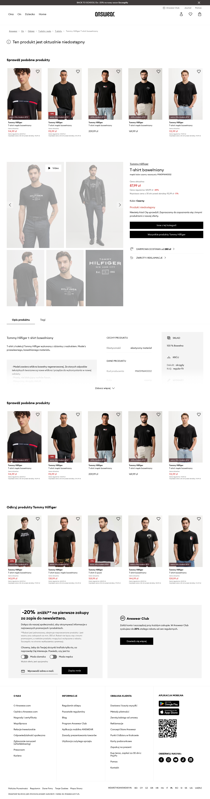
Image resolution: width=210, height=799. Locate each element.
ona (11, 14)
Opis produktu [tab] (21, 319)
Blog (64, 717)
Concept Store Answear (123, 729)
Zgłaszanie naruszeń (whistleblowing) (25, 742)
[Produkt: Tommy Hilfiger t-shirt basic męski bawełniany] (65, 541)
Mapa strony (76, 788)
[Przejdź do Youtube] (175, 760)
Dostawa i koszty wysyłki (123, 705)
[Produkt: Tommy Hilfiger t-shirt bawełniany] (145, 541)
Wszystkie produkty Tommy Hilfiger (166, 234)
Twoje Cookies (61, 788)
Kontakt (114, 767)
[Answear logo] (105, 14)
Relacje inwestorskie (24, 729)
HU (162, 788)
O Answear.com (22, 705)
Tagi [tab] (42, 319)
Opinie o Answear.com (26, 711)
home (42, 14)
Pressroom (19, 749)
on (19, 14)
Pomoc (114, 761)
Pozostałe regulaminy (73, 711)
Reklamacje (116, 723)
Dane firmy (47, 788)
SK (186, 788)
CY (141, 788)
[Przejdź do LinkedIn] (190, 760)
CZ (146, 788)
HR (157, 788)
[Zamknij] (199, 2)
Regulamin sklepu (71, 705)
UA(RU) (198, 788)
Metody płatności (119, 711)
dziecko (30, 14)
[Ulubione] (190, 14)
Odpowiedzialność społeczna (29, 735)
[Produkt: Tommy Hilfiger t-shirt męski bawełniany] (185, 94)
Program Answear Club (74, 723)
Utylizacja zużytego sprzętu (77, 741)
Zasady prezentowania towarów (79, 735)
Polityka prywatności (18, 788)
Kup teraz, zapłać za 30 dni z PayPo (125, 754)
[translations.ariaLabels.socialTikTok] (183, 760)
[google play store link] (169, 704)
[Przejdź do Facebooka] (161, 760)
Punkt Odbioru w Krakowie (124, 735)
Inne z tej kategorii (166, 225)
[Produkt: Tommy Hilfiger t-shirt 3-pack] (105, 541)
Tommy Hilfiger (139, 164)
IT (167, 788)
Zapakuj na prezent (120, 747)
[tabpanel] (105, 357)
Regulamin (35, 788)
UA (191, 788)
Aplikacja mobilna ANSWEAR (77, 729)
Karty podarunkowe (121, 741)
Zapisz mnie (74, 670)
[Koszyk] (200, 14)
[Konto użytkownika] (181, 14)
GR (151, 788)
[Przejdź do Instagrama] (168, 760)
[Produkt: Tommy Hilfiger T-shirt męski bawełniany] (24, 94)
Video (55, 168)
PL (171, 788)
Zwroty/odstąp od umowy (124, 717)
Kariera (17, 755)
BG (136, 788)
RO (176, 788)
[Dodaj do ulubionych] (37, 71)
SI (181, 788)
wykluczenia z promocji (52, 641)
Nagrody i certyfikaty (25, 717)
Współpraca (20, 723)
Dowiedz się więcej (137, 641)
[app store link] (169, 711)
